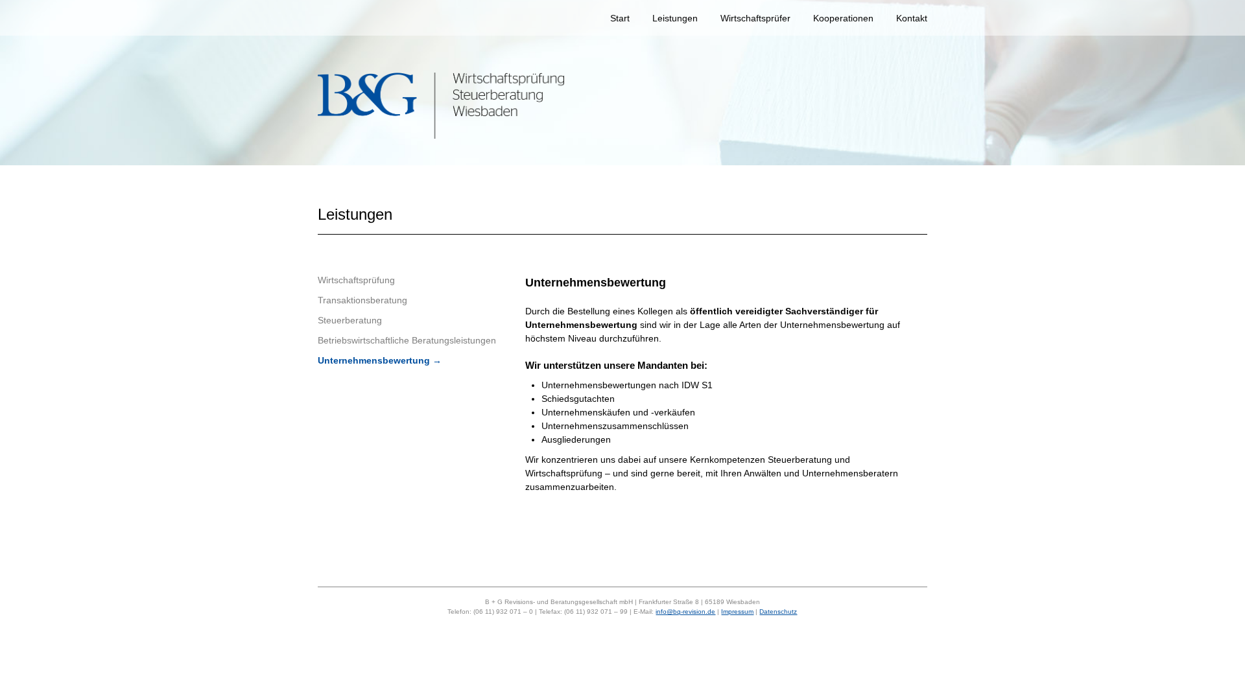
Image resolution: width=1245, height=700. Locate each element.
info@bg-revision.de (685, 611)
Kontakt (911, 18)
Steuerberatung (350, 320)
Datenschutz (778, 611)
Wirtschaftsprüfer (755, 18)
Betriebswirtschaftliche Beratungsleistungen (407, 340)
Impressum (737, 611)
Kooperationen (843, 18)
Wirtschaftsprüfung (356, 280)
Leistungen (675, 18)
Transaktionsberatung (362, 300)
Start (620, 18)
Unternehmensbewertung (374, 360)
